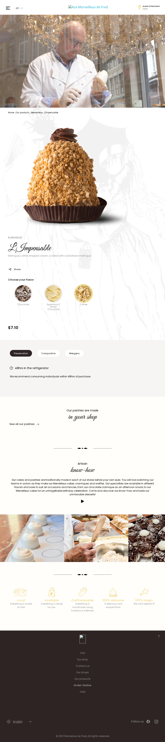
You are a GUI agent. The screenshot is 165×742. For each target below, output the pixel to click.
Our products (82, 679)
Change (145, 8)
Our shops (82, 672)
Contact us (83, 666)
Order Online (82, 685)
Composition (48, 353)
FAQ (82, 653)
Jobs (82, 691)
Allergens (74, 353)
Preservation (21, 353)
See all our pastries (22, 424)
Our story (82, 659)
